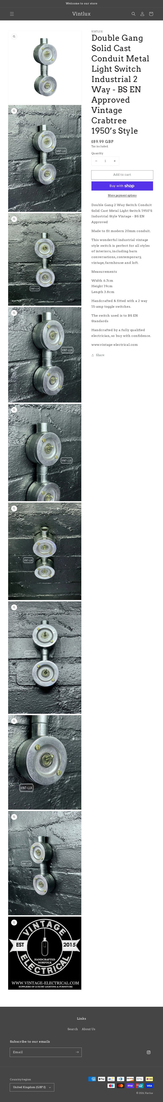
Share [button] (100, 355)
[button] (12, 14)
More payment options (122, 195)
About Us (88, 1029)
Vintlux (149, 1093)
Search (73, 1029)
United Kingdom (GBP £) (29, 1087)
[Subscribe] (77, 1052)
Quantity (97, 153)
